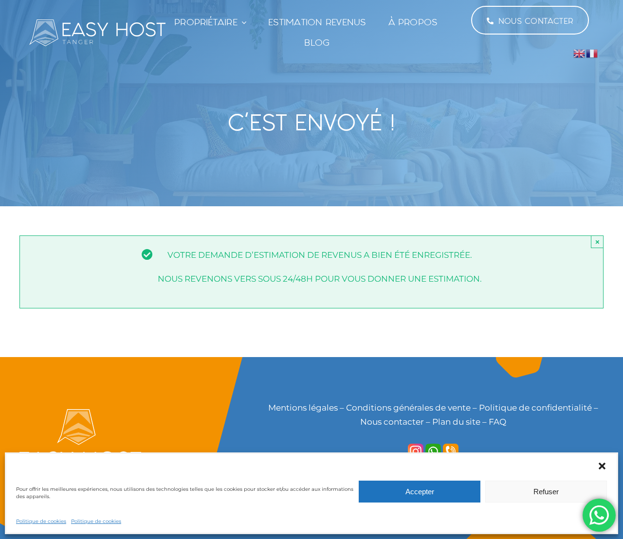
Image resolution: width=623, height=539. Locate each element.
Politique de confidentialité (535, 408)
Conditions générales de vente (408, 408)
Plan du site (455, 422)
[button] (602, 466)
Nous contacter (392, 422)
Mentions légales (303, 408)
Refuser (546, 491)
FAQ (497, 422)
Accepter (419, 491)
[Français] (592, 53)
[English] (579, 53)
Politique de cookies (41, 521)
